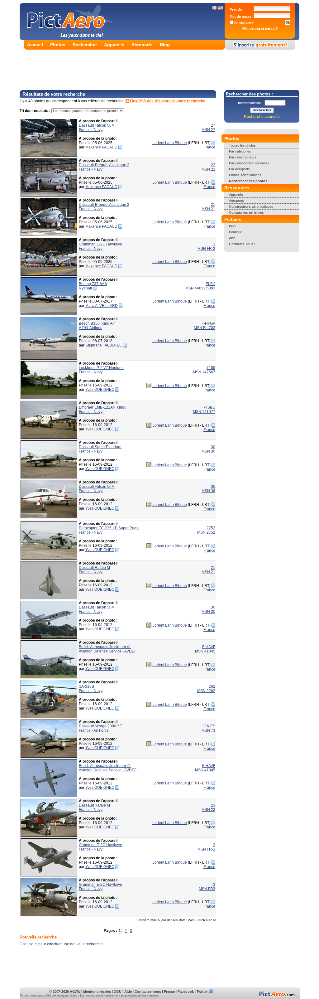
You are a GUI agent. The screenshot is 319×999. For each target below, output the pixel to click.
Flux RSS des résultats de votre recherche (167, 101)
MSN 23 (208, 809)
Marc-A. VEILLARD (101, 305)
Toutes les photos (242, 145)
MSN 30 (208, 451)
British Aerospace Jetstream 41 (105, 647)
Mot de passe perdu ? (260, 28)
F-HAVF (208, 647)
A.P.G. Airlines (90, 328)
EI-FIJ (210, 284)
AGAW (75, 991)
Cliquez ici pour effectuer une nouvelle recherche (61, 944)
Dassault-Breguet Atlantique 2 (104, 165)
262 (212, 686)
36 (213, 486)
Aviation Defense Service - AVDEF (107, 651)
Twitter (202, 991)
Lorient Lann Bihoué (169, 143)
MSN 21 (208, 209)
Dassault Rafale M (94, 567)
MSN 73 (208, 730)
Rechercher (85, 44)
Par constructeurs (242, 157)
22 (213, 165)
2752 (211, 528)
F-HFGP (208, 323)
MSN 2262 (206, 691)
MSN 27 (208, 130)
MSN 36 (208, 491)
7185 (211, 368)
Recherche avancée (262, 116)
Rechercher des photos (248, 181)
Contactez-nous (148, 991)
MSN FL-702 (204, 328)
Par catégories (240, 151)
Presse (169, 991)
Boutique (235, 232)
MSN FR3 (207, 889)
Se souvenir (243, 23)
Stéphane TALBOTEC (103, 345)
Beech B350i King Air (97, 323)
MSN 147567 (204, 372)
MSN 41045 (205, 651)
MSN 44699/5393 (200, 288)
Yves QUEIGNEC (99, 389)
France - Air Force (94, 730)
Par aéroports (239, 169)
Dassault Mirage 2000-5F (100, 726)
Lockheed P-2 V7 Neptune (101, 368)
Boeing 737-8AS (93, 284)
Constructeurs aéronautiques (251, 206)
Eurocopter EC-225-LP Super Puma (109, 528)
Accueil (35, 44)
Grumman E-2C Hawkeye (100, 244)
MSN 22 (208, 169)
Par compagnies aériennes (249, 163)
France (209, 147)
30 (213, 447)
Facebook (186, 991)
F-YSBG (208, 407)
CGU (117, 991)
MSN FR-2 (206, 248)
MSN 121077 (204, 412)
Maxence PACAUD (101, 147)
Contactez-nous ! (242, 244)
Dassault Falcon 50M (97, 125)
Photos (57, 44)
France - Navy (90, 130)
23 (213, 805)
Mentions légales (97, 991)
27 (213, 125)
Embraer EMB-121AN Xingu (102, 407)
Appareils (114, 44)
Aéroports (142, 44)
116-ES (209, 726)
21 (213, 204)
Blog (165, 44)
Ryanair (85, 288)
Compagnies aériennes (246, 212)
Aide (232, 238)
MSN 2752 (206, 532)
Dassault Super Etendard (100, 447)
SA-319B (86, 686)
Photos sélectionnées (245, 175)
